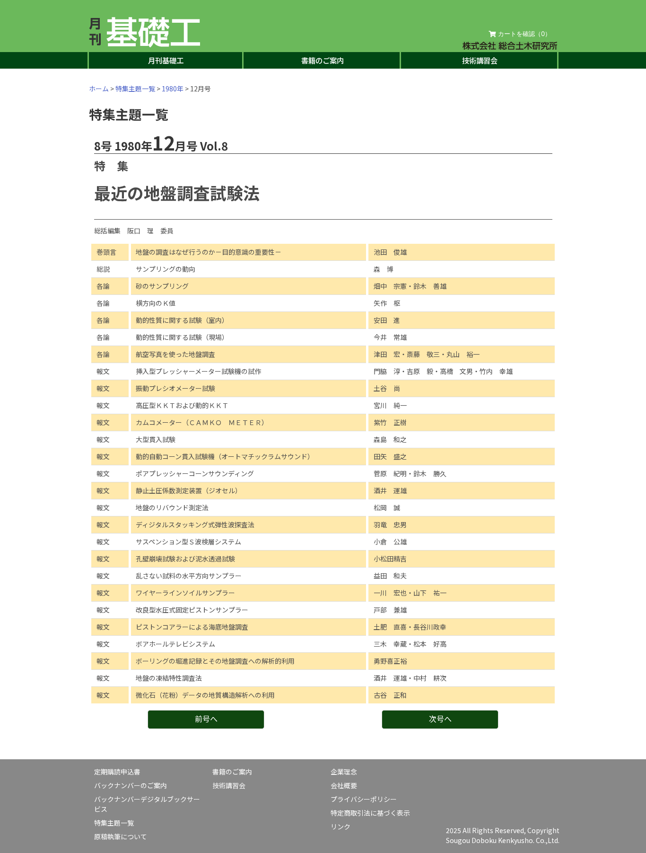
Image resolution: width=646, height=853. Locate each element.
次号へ (440, 718)
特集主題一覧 (135, 88)
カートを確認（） (523, 33)
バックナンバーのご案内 (130, 785)
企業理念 (344, 771)
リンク (340, 826)
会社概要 (344, 785)
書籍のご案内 (322, 60)
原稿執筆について (120, 836)
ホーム (99, 88)
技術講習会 (480, 60)
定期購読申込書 (117, 771)
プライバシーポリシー (364, 799)
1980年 (172, 88)
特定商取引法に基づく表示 (370, 812)
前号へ (206, 718)
